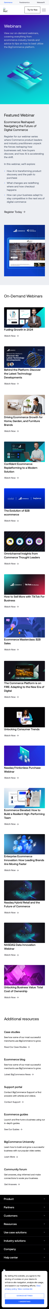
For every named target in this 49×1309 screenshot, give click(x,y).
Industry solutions (15, 1240)
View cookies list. (25, 1289)
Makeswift (41, 2)
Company (10, 1249)
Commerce (8, 2)
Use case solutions (15, 1232)
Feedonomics (24, 2)
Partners (9, 1207)
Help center (11, 1257)
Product (9, 1199)
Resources (10, 1224)
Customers (10, 1215)
